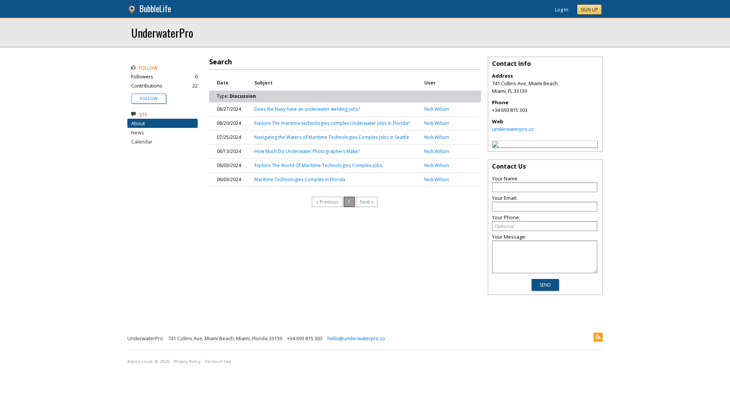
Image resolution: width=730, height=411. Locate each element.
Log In (561, 9)
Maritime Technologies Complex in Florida (299, 179)
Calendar (141, 141)
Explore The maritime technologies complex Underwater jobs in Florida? (332, 123)
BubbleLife (155, 8)
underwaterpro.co (513, 129)
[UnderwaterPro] (495, 145)
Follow (148, 98)
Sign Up (589, 9)
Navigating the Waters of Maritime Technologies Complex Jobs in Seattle (331, 137)
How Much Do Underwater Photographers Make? (307, 151)
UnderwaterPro (162, 32)
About (138, 123)
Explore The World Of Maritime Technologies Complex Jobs (318, 165)
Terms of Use (218, 361)
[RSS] (598, 337)
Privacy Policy (187, 361)
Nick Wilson (436, 109)
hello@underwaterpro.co (356, 338)
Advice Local (139, 361)
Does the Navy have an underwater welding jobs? (307, 109)
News (137, 132)
